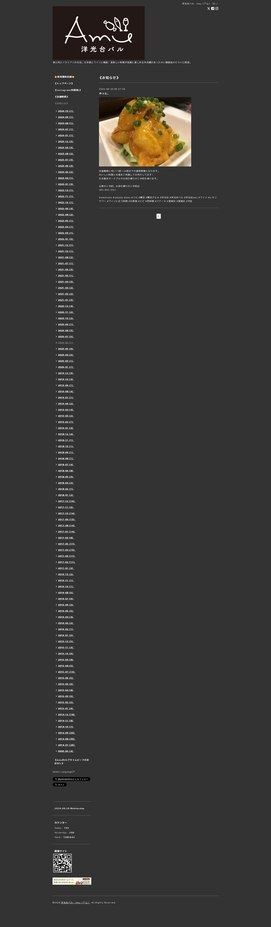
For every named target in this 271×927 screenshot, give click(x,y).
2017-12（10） (67, 501)
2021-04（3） (66, 281)
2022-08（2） (66, 214)
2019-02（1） (66, 421)
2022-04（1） (66, 226)
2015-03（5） (66, 696)
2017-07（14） (67, 531)
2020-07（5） (66, 336)
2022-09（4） (66, 208)
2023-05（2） (66, 172)
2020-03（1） (66, 360)
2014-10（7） (66, 726)
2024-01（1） (66, 135)
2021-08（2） (66, 257)
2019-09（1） (66, 385)
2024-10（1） (66, 111)
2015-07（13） (67, 671)
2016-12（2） (66, 574)
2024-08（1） (66, 123)
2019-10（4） (66, 379)
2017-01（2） (66, 568)
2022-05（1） (66, 220)
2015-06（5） (66, 677)
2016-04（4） (66, 617)
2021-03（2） (66, 287)
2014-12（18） (67, 714)
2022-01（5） (66, 239)
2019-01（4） (66, 428)
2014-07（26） (67, 745)
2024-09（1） (66, 117)
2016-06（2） (66, 604)
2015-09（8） (66, 659)
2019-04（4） (66, 409)
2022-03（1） (66, 232)
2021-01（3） (66, 300)
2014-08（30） (67, 738)
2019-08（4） (66, 391)
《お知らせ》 (61, 103)
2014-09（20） (67, 732)
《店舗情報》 (61, 96)
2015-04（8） (66, 690)
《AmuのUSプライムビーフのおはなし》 (71, 761)
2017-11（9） (66, 507)
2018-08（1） (66, 458)
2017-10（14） (67, 513)
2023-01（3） (66, 184)
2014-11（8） (66, 720)
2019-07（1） (66, 397)
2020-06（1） (66, 342)
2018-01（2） (66, 495)
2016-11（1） (66, 580)
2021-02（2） (66, 293)
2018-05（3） (66, 476)
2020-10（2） (66, 318)
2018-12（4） (66, 434)
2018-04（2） (66, 482)
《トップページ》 (64, 83)
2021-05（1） (66, 275)
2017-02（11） (67, 562)
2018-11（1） (66, 440)
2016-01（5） (66, 635)
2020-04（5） (66, 354)
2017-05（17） (67, 543)
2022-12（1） (66, 190)
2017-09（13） (67, 519)
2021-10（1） (66, 251)
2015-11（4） (66, 647)
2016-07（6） (66, 598)
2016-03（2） (66, 623)
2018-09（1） (66, 452)
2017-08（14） (67, 525)
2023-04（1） (66, 178)
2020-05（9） (66, 348)
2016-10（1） (66, 586)
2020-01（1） (66, 367)
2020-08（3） (66, 330)
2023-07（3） (66, 159)
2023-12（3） (66, 141)
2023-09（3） (66, 147)
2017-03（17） (67, 556)
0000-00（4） (66, 751)
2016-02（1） (66, 629)
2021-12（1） (66, 245)
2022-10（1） (66, 202)
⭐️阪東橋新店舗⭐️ (64, 76)
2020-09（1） (66, 324)
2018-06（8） (66, 470)
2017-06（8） (66, 537)
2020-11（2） (66, 312)
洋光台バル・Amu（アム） (75, 902)
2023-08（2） (66, 153)
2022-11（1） (66, 196)
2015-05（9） (66, 684)
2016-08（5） (66, 592)
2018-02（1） (66, 489)
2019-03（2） (66, 415)
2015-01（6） (66, 708)
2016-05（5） (66, 610)
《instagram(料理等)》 (68, 90)
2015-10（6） (66, 653)
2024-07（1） (66, 129)
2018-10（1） (66, 446)
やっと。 (104, 93)
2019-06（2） (66, 403)
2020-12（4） (66, 306)
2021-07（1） (66, 263)
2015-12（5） (66, 641)
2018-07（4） (66, 464)
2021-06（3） (66, 269)
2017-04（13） (67, 549)
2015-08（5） (66, 665)
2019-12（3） (66, 373)
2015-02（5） (66, 702)
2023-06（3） (66, 165)
